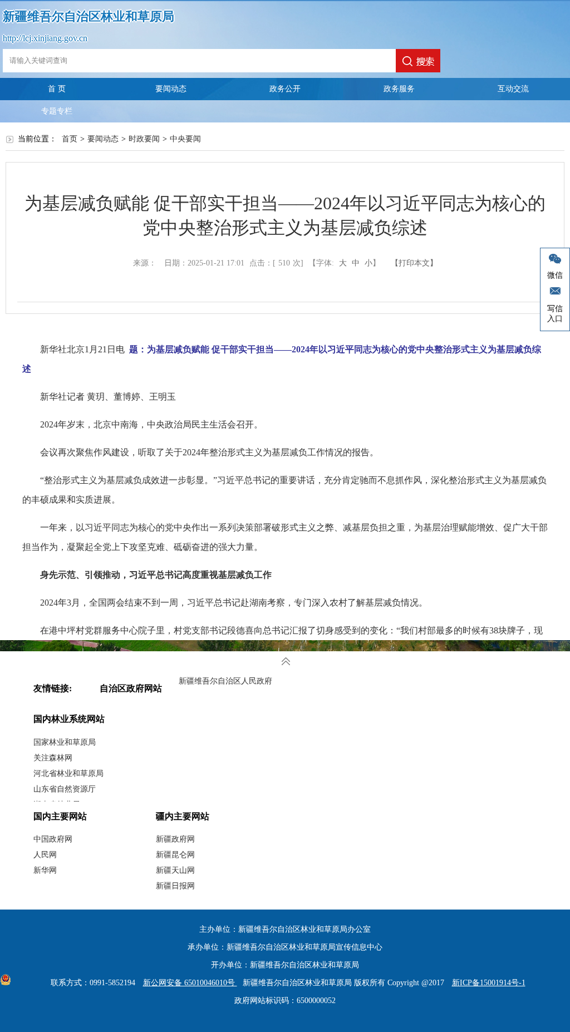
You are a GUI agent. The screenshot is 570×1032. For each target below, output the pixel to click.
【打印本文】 (414, 263)
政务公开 (285, 89)
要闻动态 (170, 89)
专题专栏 (56, 111)
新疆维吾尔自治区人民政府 (225, 681)
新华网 (45, 870)
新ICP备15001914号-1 (488, 983)
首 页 (57, 89)
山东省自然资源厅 (64, 789)
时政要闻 (144, 139)
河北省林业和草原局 (68, 773)
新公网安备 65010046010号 (190, 983)
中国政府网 (52, 839)
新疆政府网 (175, 839)
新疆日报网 (175, 886)
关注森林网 (52, 758)
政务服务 (399, 89)
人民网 (45, 855)
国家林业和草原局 (64, 742)
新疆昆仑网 (175, 855)
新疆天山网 (175, 870)
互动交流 (513, 89)
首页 (69, 139)
